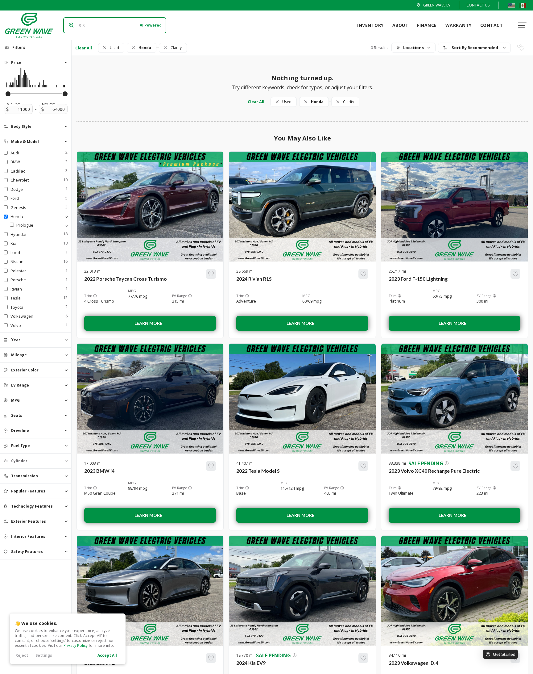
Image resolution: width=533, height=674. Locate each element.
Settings (43, 655)
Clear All (83, 48)
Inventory (370, 25)
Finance (427, 25)
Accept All (107, 655)
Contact (491, 25)
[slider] (8, 94)
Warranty (458, 25)
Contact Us (478, 5)
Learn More (148, 323)
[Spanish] (522, 5)
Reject (21, 655)
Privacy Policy (76, 645)
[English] (511, 5)
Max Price (49, 104)
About (400, 25)
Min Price (13, 104)
